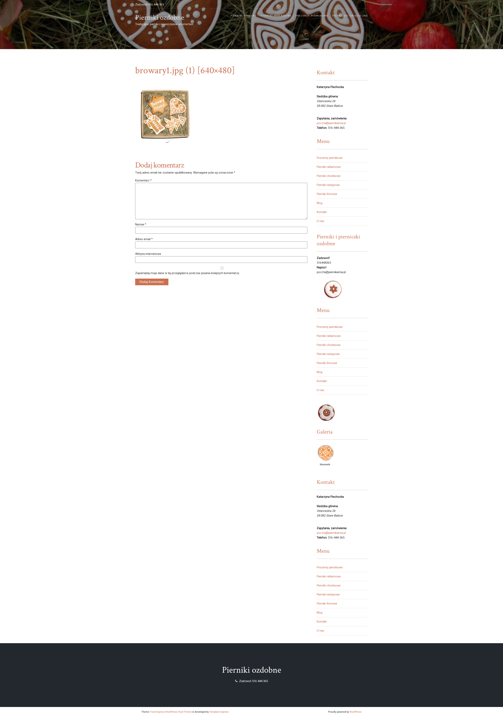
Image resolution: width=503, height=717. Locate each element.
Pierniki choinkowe (329, 176)
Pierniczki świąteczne (350, 16)
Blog (319, 203)
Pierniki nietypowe (328, 185)
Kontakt (322, 212)
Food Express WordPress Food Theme (171, 712)
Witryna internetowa (148, 254)
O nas (320, 221)
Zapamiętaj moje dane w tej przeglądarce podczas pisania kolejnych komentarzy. (187, 273)
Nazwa (140, 224)
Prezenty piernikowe (312, 16)
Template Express (219, 712)
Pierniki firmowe (243, 16)
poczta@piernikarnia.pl (331, 123)
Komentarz (143, 180)
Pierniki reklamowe (276, 16)
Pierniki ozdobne (159, 17)
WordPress (356, 712)
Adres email (144, 239)
